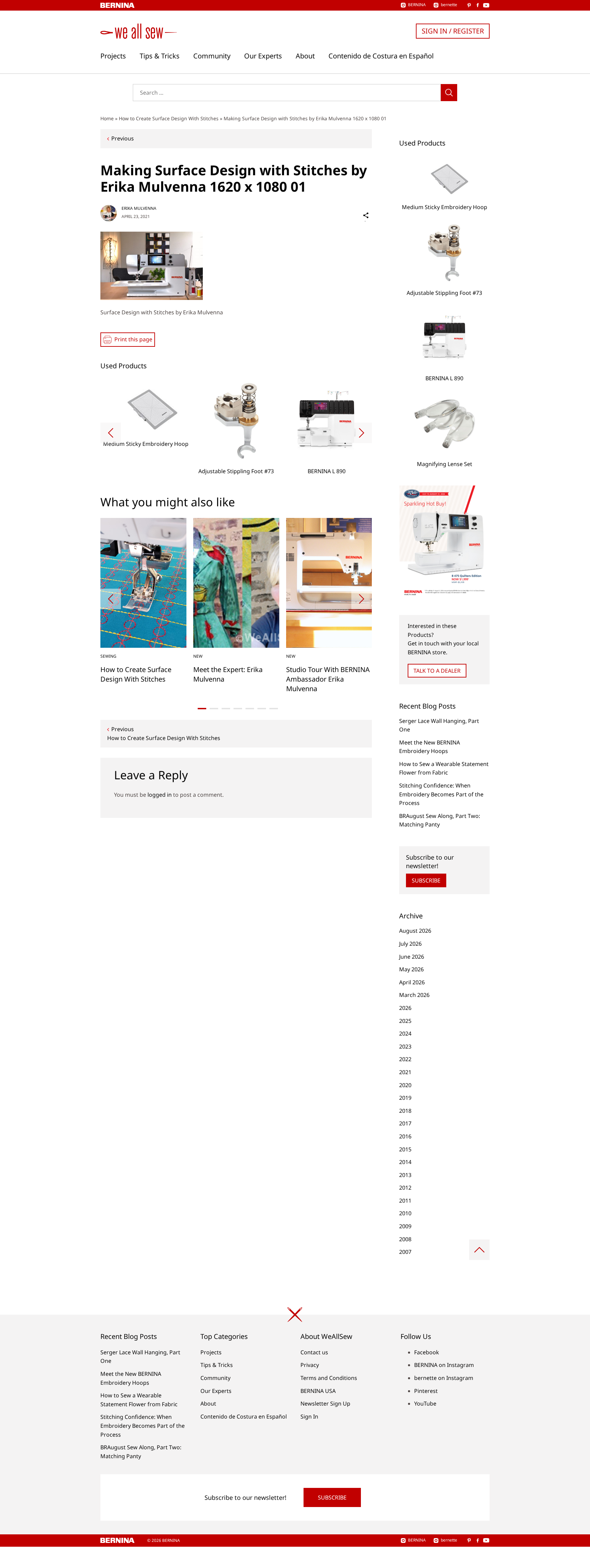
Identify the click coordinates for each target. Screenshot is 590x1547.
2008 (405, 1239)
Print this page (133, 339)
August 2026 (415, 930)
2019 (405, 1097)
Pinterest (426, 1391)
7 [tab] (273, 708)
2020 (405, 1085)
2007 (405, 1252)
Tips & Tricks (160, 56)
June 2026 (411, 956)
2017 (405, 1123)
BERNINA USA (318, 1391)
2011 (405, 1200)
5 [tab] (249, 708)
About (305, 56)
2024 (405, 1033)
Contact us (314, 1352)
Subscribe (426, 880)
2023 (405, 1046)
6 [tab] (261, 708)
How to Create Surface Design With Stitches (169, 118)
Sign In (309, 1416)
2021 (405, 1072)
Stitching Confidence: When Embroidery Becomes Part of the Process (441, 794)
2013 (405, 1175)
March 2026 (414, 995)
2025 (405, 1021)
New (197, 656)
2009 (405, 1226)
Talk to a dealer (437, 670)
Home (107, 118)
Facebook (426, 1352)
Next (361, 433)
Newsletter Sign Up (325, 1403)
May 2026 (411, 969)
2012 (405, 1187)
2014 (405, 1162)
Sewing (108, 656)
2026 (405, 1008)
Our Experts (263, 56)
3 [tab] (226, 708)
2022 (405, 1059)
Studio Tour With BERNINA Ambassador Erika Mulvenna (328, 679)
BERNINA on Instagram (444, 1365)
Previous (122, 138)
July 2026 (410, 943)
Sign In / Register (453, 31)
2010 (405, 1213)
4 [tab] (238, 708)
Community (211, 56)
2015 (405, 1149)
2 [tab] (214, 708)
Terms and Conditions (328, 1378)
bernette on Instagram (443, 1378)
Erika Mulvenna (139, 208)
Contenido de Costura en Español (381, 56)
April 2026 (412, 982)
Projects (113, 56)
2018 (405, 1110)
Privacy (309, 1365)
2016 (405, 1136)
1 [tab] (202, 708)
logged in (160, 794)
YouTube (425, 1403)
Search (449, 92)
